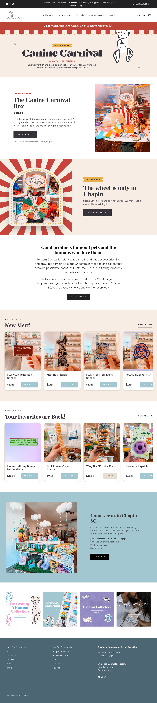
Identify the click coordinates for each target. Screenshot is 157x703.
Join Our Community (16, 647)
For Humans (47, 15)
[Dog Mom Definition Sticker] (23, 351)
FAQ (9, 651)
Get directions (97, 213)
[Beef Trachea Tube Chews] (62, 442)
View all (143, 324)
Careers (56, 664)
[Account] (138, 15)
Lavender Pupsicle (137, 466)
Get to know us (78, 297)
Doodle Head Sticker (138, 374)
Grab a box (25, 134)
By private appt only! (109, 542)
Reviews (56, 668)
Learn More (99, 557)
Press (55, 659)
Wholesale (12, 659)
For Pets (80, 15)
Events (112, 15)
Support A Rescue (61, 651)
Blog (9, 668)
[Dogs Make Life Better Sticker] (102, 351)
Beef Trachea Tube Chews (58, 467)
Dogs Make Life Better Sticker (99, 376)
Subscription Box (60, 655)
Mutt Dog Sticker (57, 374)
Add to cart (30, 385)
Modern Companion (20, 696)
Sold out (110, 476)
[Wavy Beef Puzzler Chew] (102, 442)
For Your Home (65, 15)
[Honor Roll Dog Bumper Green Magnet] (23, 442)
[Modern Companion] (14, 15)
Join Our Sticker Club (62, 647)
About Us (11, 655)
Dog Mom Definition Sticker (19, 376)
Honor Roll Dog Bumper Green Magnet (22, 467)
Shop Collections (96, 15)
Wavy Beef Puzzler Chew (101, 466)
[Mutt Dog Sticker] (62, 351)
